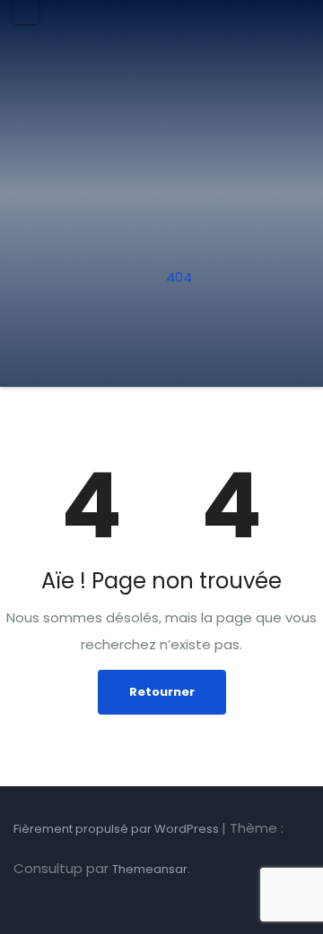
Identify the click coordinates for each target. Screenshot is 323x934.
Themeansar (150, 869)
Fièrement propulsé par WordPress (117, 828)
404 (179, 277)
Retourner (162, 691)
